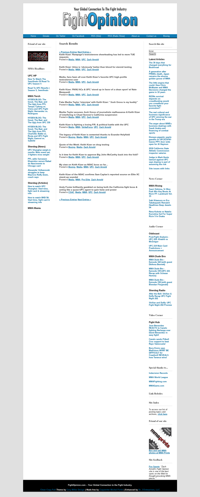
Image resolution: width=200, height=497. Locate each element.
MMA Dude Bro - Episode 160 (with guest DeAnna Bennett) (160, 262)
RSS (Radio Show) (116, 36)
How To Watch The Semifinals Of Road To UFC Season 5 (39, 81)
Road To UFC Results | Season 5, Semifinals (39, 89)
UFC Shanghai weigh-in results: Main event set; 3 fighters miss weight (39, 152)
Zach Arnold (93, 59)
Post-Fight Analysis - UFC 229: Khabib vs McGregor (159, 239)
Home (33, 36)
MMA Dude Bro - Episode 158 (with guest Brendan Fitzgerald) (160, 282)
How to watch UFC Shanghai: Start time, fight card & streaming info (38, 190)
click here (162, 414)
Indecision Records (158, 373)
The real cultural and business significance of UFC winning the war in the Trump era (160, 116)
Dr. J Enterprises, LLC (149, 490)
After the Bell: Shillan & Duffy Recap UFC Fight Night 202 (160, 296)
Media (71, 59)
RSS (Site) (96, 36)
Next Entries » (84, 52)
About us (136, 36)
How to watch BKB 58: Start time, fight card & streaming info (39, 199)
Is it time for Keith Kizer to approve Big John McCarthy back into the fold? (98, 154)
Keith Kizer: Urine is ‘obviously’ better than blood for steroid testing (95, 67)
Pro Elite (86, 179)
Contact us (151, 36)
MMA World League (158, 377)
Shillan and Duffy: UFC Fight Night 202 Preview (160, 304)
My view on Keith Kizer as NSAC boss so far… (83, 164)
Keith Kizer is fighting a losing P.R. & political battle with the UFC (94, 124)
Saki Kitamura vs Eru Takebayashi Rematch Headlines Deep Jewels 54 (160, 204)
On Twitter (60, 36)
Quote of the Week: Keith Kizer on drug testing (84, 144)
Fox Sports (154, 466)
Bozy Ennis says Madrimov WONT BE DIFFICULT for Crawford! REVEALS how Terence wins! (159, 353)
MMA (77, 59)
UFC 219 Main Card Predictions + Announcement (158, 248)
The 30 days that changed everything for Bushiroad (160, 65)
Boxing (166, 36)
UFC (84, 59)
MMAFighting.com (158, 381)
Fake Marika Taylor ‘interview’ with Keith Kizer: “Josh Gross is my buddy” (98, 102)
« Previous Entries (68, 52)
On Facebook (78, 36)
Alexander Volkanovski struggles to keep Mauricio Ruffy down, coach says (39, 173)
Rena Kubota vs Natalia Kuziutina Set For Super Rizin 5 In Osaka (160, 214)
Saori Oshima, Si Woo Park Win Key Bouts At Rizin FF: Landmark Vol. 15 (160, 192)
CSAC (71, 192)
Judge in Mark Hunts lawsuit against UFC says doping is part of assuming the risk (159, 161)
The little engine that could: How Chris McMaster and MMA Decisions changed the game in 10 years (160, 87)
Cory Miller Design (76, 490)
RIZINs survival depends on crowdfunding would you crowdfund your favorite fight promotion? (159, 102)
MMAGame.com (156, 386)
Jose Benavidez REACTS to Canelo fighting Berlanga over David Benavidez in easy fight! (159, 330)
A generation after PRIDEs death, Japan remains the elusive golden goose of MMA (159, 75)
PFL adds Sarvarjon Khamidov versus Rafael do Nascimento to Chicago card (39, 162)
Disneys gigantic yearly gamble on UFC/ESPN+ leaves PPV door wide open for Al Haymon (160, 140)
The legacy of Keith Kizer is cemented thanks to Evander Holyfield (94, 134)
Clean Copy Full (48, 490)
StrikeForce (87, 127)
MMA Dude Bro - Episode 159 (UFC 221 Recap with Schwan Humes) (159, 272)
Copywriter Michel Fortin (111, 490)
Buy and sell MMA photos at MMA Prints (159, 451)
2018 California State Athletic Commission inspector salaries (159, 150)
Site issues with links (159, 168)
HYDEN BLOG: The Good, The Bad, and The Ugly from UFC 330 (39, 120)
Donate (46, 36)
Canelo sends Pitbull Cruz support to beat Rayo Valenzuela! (159, 341)
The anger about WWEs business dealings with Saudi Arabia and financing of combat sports (160, 128)
